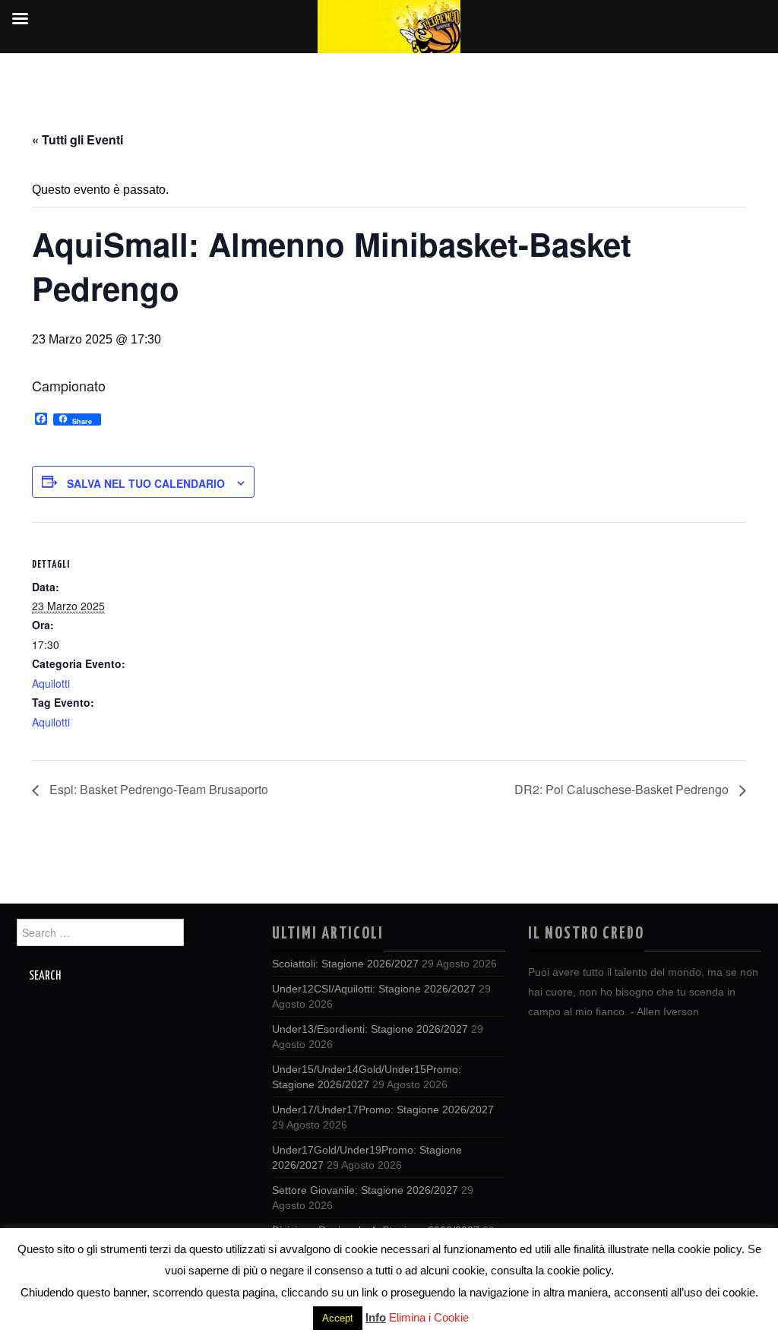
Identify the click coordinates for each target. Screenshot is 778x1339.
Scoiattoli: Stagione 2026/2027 (345, 964)
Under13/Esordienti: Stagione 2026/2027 (370, 1029)
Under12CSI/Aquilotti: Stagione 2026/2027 (374, 989)
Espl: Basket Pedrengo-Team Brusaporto (157, 789)
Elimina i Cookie (429, 1317)
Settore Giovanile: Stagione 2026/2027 (365, 1190)
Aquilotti (51, 683)
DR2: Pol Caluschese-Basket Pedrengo (623, 789)
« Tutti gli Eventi (77, 139)
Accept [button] (337, 1318)
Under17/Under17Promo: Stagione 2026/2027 (383, 1109)
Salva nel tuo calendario (146, 483)
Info (375, 1317)
